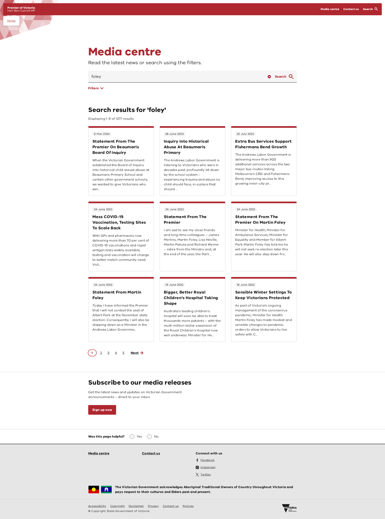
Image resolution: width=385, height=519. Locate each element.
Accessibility (97, 506)
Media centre (98, 453)
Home (11, 21)
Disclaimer (136, 506)
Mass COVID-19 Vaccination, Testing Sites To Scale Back (119, 222)
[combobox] (176, 77)
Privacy (153, 506)
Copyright (117, 506)
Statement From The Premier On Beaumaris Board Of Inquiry (115, 147)
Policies (188, 506)
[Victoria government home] (289, 508)
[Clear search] (269, 76)
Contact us (151, 453)
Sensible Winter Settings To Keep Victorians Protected (263, 295)
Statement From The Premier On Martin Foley (260, 219)
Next (135, 353)
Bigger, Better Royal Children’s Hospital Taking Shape (191, 297)
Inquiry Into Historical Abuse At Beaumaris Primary (186, 147)
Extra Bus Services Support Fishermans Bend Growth (263, 144)
